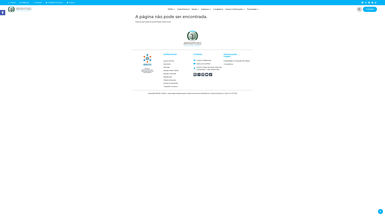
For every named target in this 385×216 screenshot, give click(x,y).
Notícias (166, 67)
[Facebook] (362, 2)
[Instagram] (365, 2)
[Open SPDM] (174, 9)
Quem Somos (168, 61)
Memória (166, 64)
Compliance (228, 64)
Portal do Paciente (170, 83)
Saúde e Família (169, 74)
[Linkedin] (369, 2)
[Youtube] (372, 2)
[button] (2, 12)
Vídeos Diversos (169, 80)
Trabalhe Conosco (170, 86)
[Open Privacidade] (258, 9)
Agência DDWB (230, 93)
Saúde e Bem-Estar (171, 70)
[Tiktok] (375, 2)
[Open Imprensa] (210, 9)
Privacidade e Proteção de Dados (237, 61)
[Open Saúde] (198, 9)
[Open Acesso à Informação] (244, 9)
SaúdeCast (167, 77)
